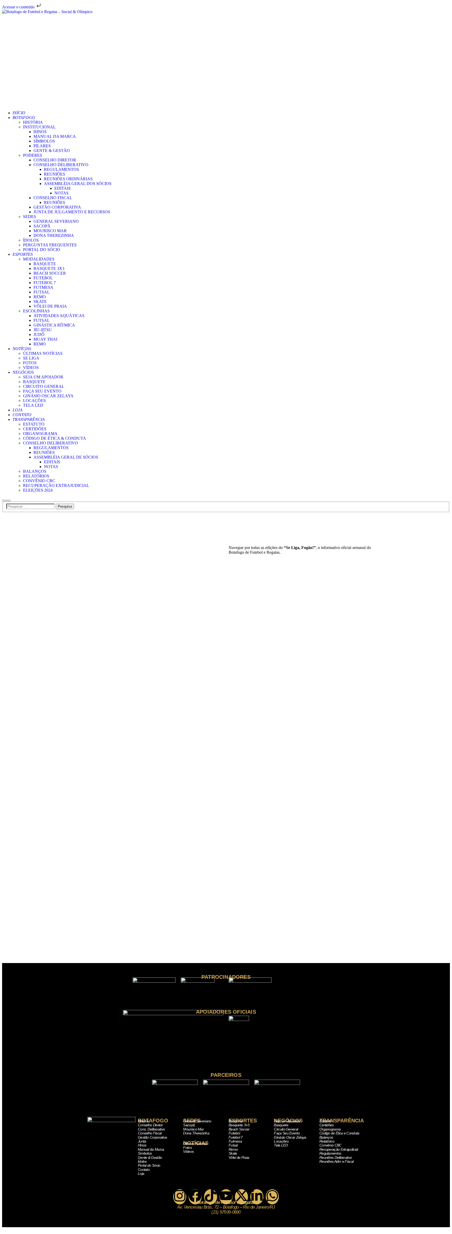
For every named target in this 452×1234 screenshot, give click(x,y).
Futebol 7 (236, 1137)
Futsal (233, 1145)
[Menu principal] (8, 500)
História (143, 1121)
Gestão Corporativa (152, 1137)
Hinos (142, 1145)
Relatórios (326, 1141)
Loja (141, 1173)
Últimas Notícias (195, 1143)
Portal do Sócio (149, 1165)
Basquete (236, 1121)
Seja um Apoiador (287, 1121)
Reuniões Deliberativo (335, 1157)
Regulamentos (330, 1153)
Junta (142, 1141)
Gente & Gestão (150, 1157)
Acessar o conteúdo (19, 7)
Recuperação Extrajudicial (338, 1149)
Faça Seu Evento (287, 1133)
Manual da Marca (151, 1149)
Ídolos (142, 1161)
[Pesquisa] (4, 500)
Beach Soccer (239, 1129)
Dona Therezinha (196, 1133)
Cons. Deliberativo (151, 1129)
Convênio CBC (330, 1145)
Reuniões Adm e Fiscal (336, 1161)
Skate (233, 1153)
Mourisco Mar (193, 1129)
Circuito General (286, 1129)
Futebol (234, 1133)
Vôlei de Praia (239, 1157)
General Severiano (197, 1121)
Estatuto (325, 1121)
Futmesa (235, 1141)
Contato (144, 1169)
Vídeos (188, 1151)
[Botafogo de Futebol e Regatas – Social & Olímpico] (226, 57)
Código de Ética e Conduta (339, 1133)
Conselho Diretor (150, 1125)
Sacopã (189, 1125)
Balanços (326, 1137)
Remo (233, 1149)
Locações (281, 1141)
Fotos (187, 1147)
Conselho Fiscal (150, 1133)
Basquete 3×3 (239, 1125)
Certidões (326, 1125)
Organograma (330, 1129)
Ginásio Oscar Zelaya (290, 1137)
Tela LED (280, 1145)
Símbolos (145, 1153)
